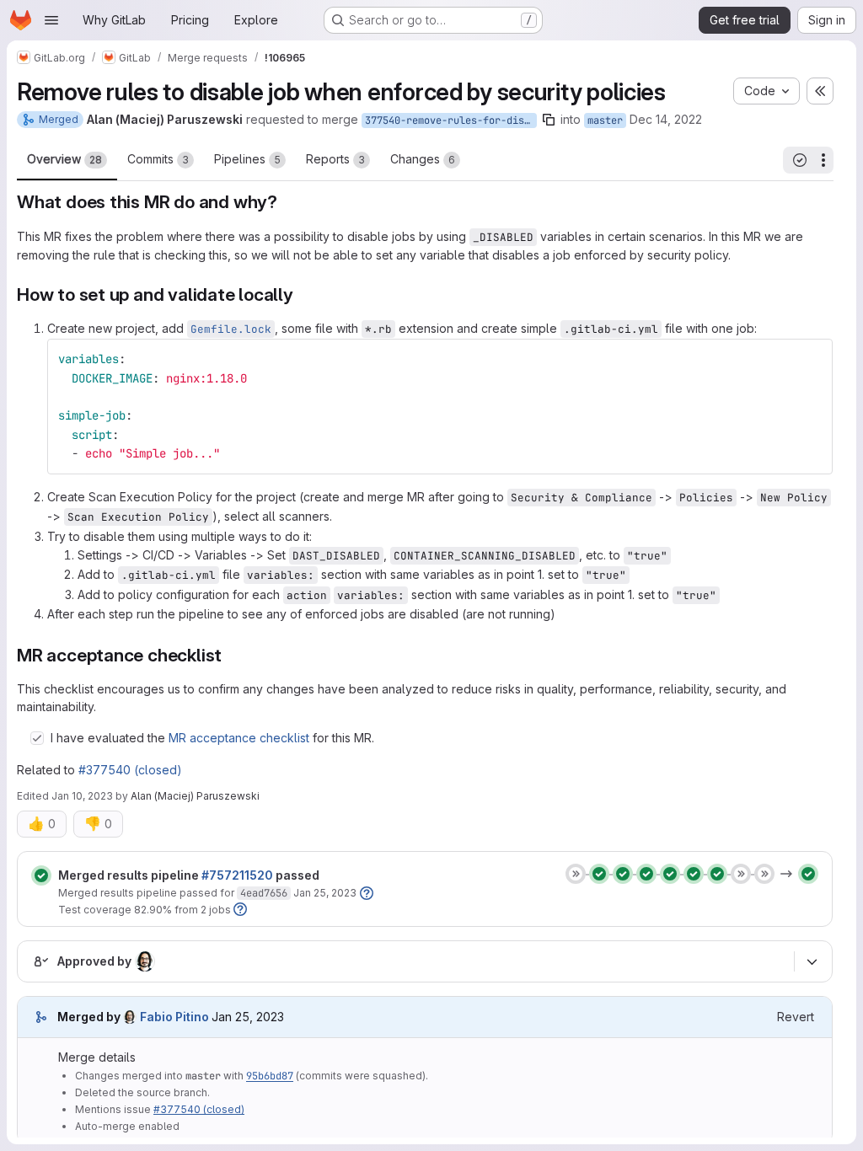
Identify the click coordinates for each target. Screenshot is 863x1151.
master (605, 120)
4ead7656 (263, 893)
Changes (422, 159)
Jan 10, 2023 (82, 796)
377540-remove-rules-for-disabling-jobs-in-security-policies (451, 120)
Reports (335, 159)
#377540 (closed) (130, 770)
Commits (158, 159)
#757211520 (237, 875)
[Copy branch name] (549, 120)
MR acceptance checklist (239, 738)
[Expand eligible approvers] (811, 962)
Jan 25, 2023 (324, 892)
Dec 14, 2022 (666, 119)
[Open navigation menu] (51, 20)
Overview (64, 159)
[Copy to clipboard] (812, 358)
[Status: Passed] (41, 875)
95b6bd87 (269, 1076)
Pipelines (247, 159)
